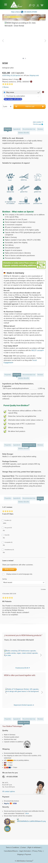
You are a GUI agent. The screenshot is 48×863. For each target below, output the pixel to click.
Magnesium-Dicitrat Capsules (23, 705)
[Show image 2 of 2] (25, 58)
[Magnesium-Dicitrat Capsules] (24, 690)
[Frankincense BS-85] (22, 653)
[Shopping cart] (41, 5)
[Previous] (3, 41)
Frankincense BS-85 (22, 668)
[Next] (45, 41)
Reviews (40, 129)
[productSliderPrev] (5, 655)
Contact (24, 847)
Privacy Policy (38, 851)
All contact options (8, 791)
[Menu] (5, 4)
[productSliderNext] (41, 655)
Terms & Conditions (13, 847)
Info (26, 813)
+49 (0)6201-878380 (30, 12)
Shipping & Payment (24, 854)
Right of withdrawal (34, 847)
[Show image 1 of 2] (23, 58)
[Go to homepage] (16, 4)
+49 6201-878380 (12, 777)
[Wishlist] (34, 5)
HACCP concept (37, 350)
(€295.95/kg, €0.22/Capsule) (11, 75)
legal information (25, 851)
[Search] (30, 5)
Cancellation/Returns (11, 851)
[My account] (38, 4)
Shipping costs (34, 75)
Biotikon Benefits (23, 133)
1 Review (5, 87)
